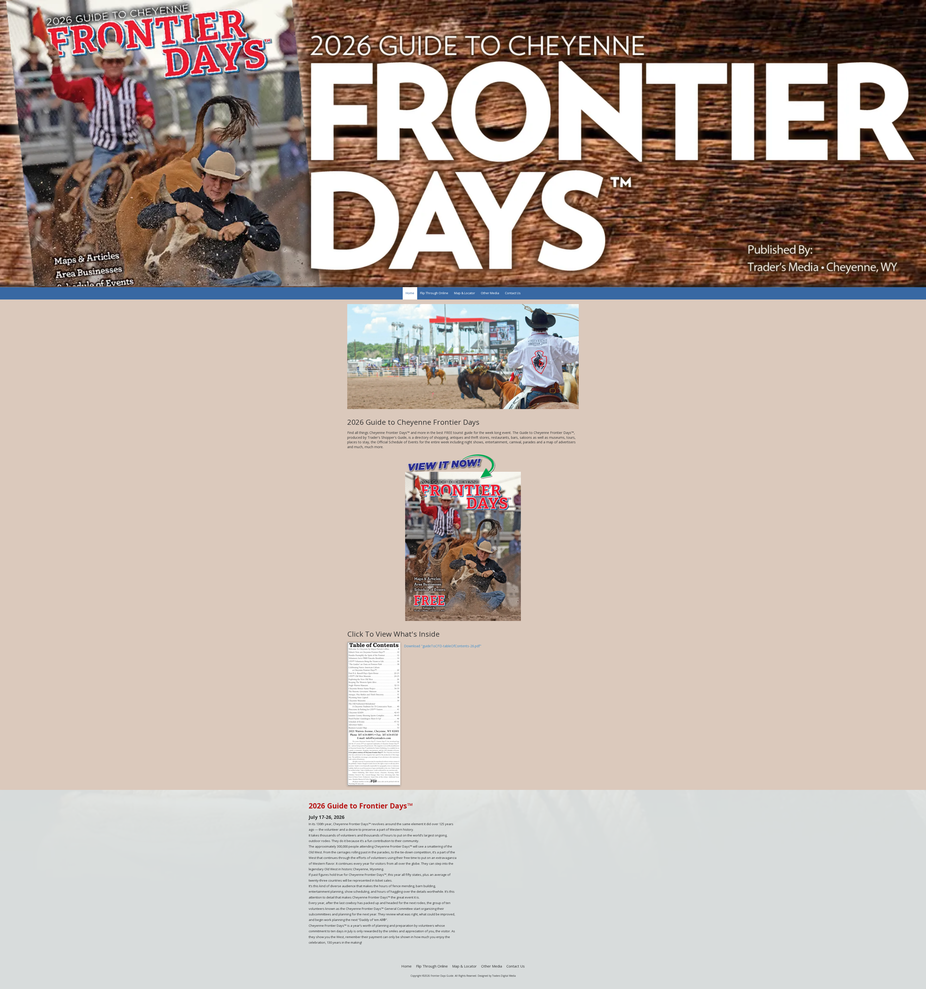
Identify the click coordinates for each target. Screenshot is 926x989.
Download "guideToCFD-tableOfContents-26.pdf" (442, 646)
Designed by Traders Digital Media (497, 975)
